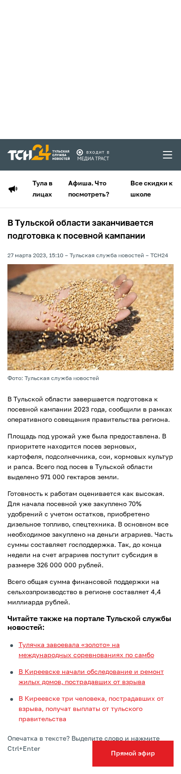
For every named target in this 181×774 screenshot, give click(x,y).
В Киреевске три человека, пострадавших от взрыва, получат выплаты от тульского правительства (91, 709)
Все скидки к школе (151, 189)
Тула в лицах (42, 189)
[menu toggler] (168, 154)
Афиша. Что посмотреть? (88, 189)
